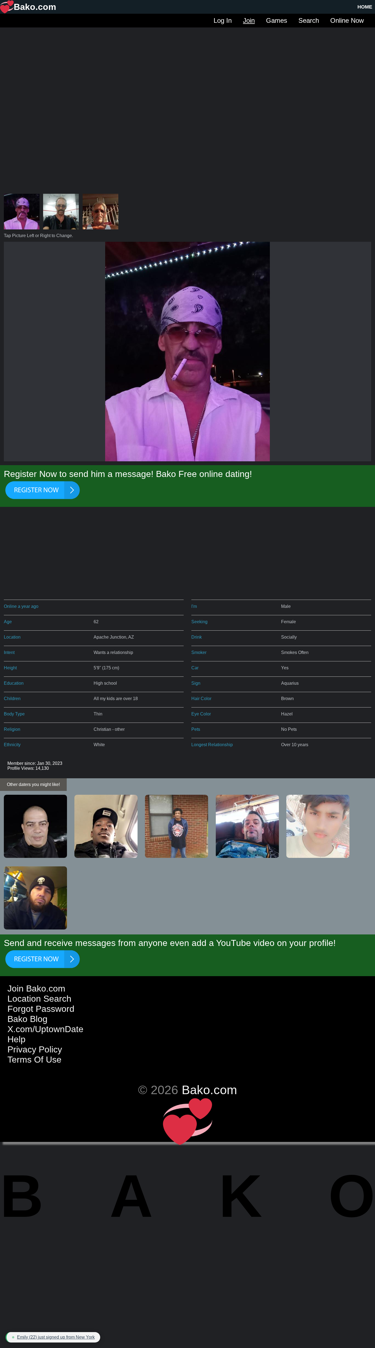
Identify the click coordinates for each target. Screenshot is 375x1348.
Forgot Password (40, 1009)
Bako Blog (27, 1019)
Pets (195, 729)
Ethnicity (12, 744)
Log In (223, 20)
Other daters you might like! (33, 784)
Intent (9, 652)
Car (194, 667)
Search (308, 20)
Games (276, 20)
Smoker (198, 652)
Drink (196, 637)
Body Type (14, 714)
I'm (194, 606)
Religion (12, 729)
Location (12, 637)
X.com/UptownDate (45, 1029)
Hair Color (201, 698)
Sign (195, 683)
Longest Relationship (212, 744)
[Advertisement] (187, 65)
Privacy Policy (34, 1049)
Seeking (199, 621)
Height (10, 667)
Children (12, 698)
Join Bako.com (36, 988)
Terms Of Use (34, 1060)
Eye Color (201, 714)
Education (14, 683)
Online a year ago (21, 606)
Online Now (347, 20)
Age (8, 621)
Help (16, 1039)
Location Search (39, 999)
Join (249, 20)
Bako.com (209, 1090)
